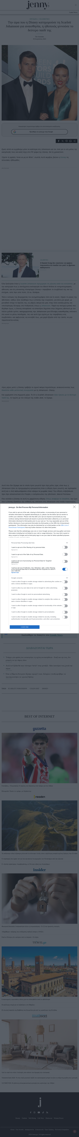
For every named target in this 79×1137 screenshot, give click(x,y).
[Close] (75, 507)
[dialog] (39, 568)
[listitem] (39, 543)
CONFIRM (24, 627)
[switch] (65, 547)
